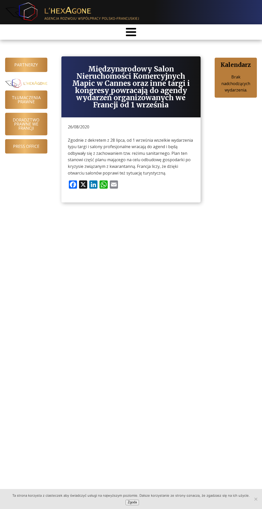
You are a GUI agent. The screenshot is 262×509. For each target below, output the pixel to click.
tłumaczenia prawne (26, 100)
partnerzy (26, 65)
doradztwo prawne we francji (26, 124)
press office (26, 146)
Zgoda (132, 502)
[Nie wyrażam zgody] (255, 499)
